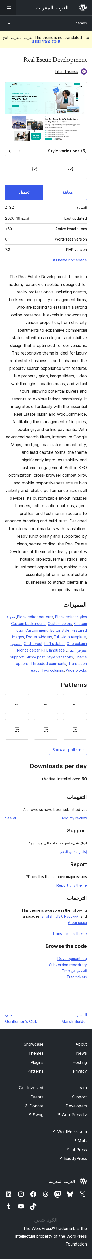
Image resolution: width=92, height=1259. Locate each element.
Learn (81, 1087)
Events (36, 1096)
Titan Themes (66, 71)
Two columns (53, 670)
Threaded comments (48, 663)
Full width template (70, 637)
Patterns (35, 1071)
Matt (80, 1140)
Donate (33, 1105)
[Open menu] (8, 7)
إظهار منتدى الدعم (73, 852)
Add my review (74, 818)
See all (11, 818)
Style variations (60, 657)
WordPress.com (69, 1131)
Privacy (80, 1071)
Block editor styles (71, 617)
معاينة (68, 192)
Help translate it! (46, 41)
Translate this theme (69, 933)
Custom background (28, 623)
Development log (72, 958)
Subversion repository (68, 965)
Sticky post (35, 657)
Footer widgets (39, 637)
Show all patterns (68, 749)
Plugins (36, 1062)
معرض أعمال (77, 650)
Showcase (33, 1044)
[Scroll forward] (10, 151)
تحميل (24, 192)
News (81, 1053)
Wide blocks (76, 670)
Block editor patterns (35, 617)
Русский (71, 916)
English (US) (52, 916)
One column (77, 643)
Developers (76, 1105)
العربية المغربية (62, 1181)
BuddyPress (73, 1158)
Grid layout (33, 643)
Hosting (79, 1062)
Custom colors (60, 623)
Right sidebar (28, 650)
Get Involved (31, 1087)
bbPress (76, 1149)
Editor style (60, 630)
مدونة (10, 617)
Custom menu (36, 630)
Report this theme (71, 885)
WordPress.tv (71, 1114)
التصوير (16, 643)
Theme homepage (71, 260)
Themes (80, 23)
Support (79, 1096)
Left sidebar (54, 643)
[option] (75, 704)
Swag (35, 1114)
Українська (77, 922)
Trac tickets (77, 977)
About (81, 1044)
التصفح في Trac (74, 971)
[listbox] (46, 717)
